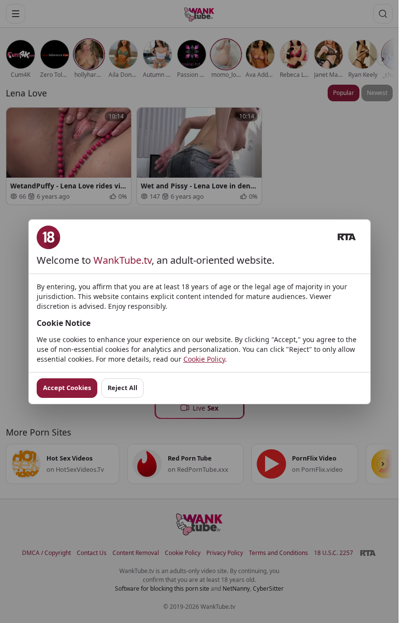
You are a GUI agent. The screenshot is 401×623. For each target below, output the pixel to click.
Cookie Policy (204, 359)
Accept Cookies (67, 387)
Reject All (122, 387)
